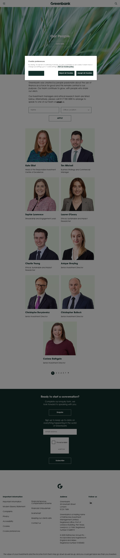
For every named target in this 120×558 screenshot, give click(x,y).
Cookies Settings (36, 73)
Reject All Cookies (66, 73)
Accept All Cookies (85, 73)
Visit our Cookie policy (65, 67)
